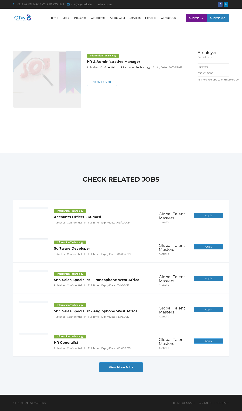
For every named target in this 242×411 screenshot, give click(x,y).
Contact (222, 402)
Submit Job (217, 18)
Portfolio (150, 18)
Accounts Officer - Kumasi (77, 217)
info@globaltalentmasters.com (91, 4)
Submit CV (196, 18)
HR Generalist (66, 343)
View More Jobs (121, 367)
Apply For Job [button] (102, 82)
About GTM (117, 18)
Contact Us (168, 18)
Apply (208, 215)
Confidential (107, 67)
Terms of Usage (184, 402)
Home (54, 18)
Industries (79, 18)
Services (135, 18)
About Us (205, 402)
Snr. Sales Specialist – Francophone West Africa (96, 280)
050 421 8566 (205, 73)
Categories (98, 18)
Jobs (66, 18)
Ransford (203, 66)
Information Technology (135, 67)
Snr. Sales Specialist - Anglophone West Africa (95, 311)
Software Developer (72, 248)
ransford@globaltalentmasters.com (219, 79)
